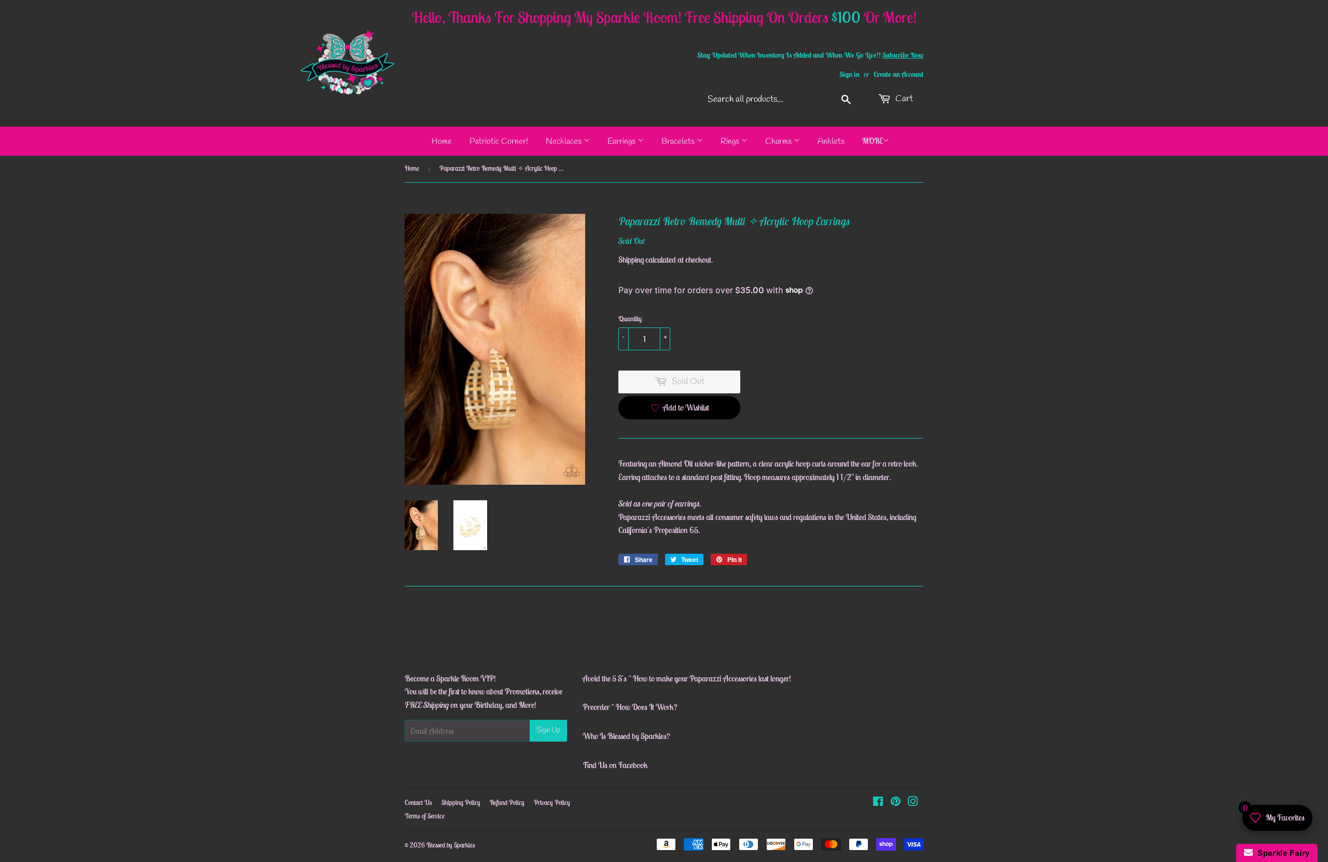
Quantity (630, 318)
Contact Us (418, 802)
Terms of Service (425, 816)
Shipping (631, 259)
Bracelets (679, 141)
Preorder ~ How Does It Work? (630, 707)
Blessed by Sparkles (450, 845)
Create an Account (898, 74)
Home (442, 141)
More (872, 140)
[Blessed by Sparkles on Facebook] (878, 802)
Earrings (622, 141)
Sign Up (548, 730)
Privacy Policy (552, 802)
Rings (731, 141)
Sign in (849, 74)
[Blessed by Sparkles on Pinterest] (895, 802)
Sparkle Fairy (1281, 853)
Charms (779, 141)
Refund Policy (507, 802)
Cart (903, 99)
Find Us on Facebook (615, 765)
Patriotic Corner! (498, 141)
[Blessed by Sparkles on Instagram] (913, 802)
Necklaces (565, 141)
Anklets (831, 141)
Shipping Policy (460, 802)
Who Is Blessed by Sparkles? (626, 736)
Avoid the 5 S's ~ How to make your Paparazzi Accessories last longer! (687, 678)
